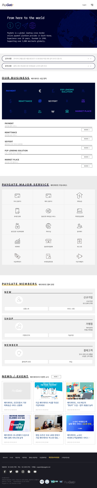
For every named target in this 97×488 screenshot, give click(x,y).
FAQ (70, 362)
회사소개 (5, 457)
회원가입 (17, 457)
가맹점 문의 (26, 335)
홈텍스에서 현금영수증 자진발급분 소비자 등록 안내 (30, 66)
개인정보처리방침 (54, 457)
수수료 (11, 457)
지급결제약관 (43, 457)
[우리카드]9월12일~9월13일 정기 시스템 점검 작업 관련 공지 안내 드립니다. (37, 58)
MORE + (56, 377)
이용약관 (24, 457)
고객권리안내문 (66, 457)
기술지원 (71, 335)
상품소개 (26, 309)
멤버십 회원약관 (33, 457)
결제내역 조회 (26, 362)
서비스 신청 (71, 309)
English (84, 5)
